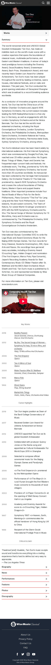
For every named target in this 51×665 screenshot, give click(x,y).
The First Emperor (21, 356)
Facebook (17, 654)
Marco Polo (19, 378)
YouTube (33, 654)
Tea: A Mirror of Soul (22, 363)
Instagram (28, 654)
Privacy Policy (25, 639)
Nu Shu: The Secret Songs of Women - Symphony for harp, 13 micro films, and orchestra (30, 345)
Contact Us (25, 643)
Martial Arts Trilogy (21, 392)
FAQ (25, 647)
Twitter (22, 654)
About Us (25, 634)
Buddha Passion (20, 333)
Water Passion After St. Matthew (27, 370)
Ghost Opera (19, 385)
